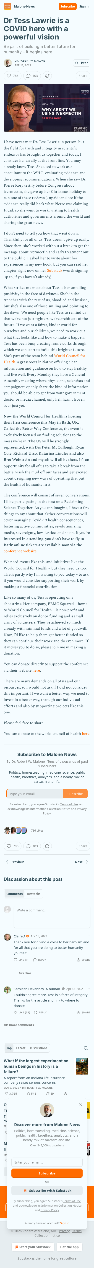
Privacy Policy (50, 1210)
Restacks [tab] (33, 894)
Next (79, 862)
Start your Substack (35, 1247)
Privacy (64, 1231)
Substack (54, 271)
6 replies (25, 973)
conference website (20, 551)
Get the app (69, 1247)
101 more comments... (20, 1025)
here (36, 670)
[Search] (85, 1048)
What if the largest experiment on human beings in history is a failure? (36, 1066)
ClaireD (19, 936)
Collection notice (47, 1235)
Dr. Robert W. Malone (30, 60)
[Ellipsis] (88, 935)
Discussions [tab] (38, 1048)
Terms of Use (72, 1201)
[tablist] (23, 893)
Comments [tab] (14, 894)
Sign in (84, 6)
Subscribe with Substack (50, 1190)
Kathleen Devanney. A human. (37, 988)
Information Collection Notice (61, 1205)
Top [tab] (9, 1048)
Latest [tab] (21, 1048)
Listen (84, 63)
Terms (77, 1231)
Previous (17, 862)
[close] (80, 1104)
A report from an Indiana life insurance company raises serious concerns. (34, 1080)
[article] (47, 1077)
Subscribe (67, 6)
